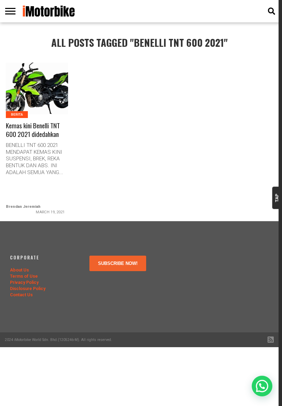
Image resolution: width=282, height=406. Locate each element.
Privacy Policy (24, 282)
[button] (262, 386)
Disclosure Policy (27, 288)
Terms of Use (24, 276)
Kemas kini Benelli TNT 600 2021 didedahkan (33, 130)
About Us (19, 270)
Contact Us (21, 294)
